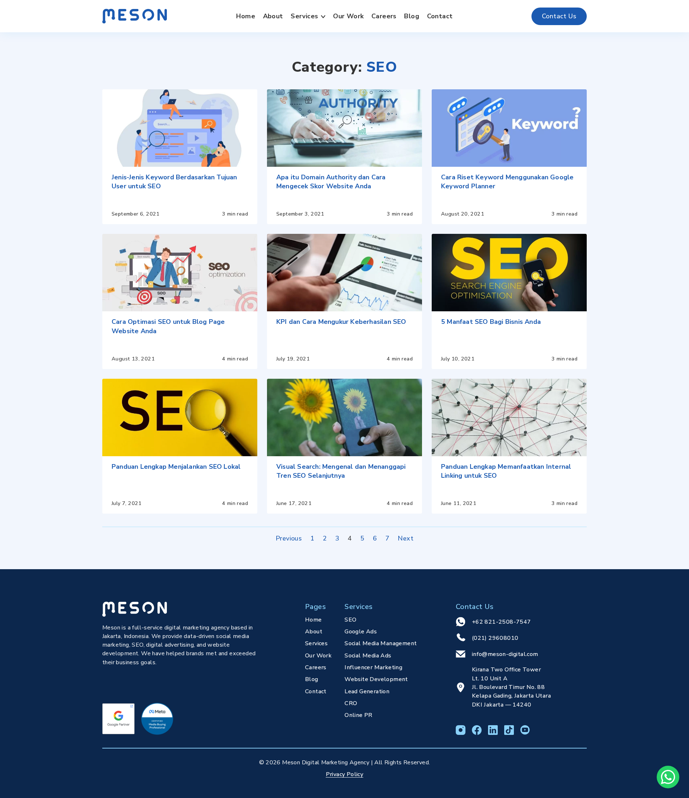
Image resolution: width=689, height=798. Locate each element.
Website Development (376, 679)
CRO (350, 703)
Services (304, 16)
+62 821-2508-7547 (501, 622)
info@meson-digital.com (505, 654)
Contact (440, 16)
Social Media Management (380, 643)
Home (245, 16)
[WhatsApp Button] (668, 777)
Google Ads (360, 632)
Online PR (358, 715)
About (273, 16)
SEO (350, 620)
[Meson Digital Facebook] (477, 730)
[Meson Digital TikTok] (509, 730)
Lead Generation (366, 691)
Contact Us (559, 16)
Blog (411, 16)
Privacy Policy (345, 774)
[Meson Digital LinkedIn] (493, 730)
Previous (289, 538)
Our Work (348, 16)
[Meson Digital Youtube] (525, 730)
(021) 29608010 (495, 638)
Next (405, 538)
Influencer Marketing (373, 667)
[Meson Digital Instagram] (460, 730)
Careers (384, 16)
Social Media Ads (367, 656)
